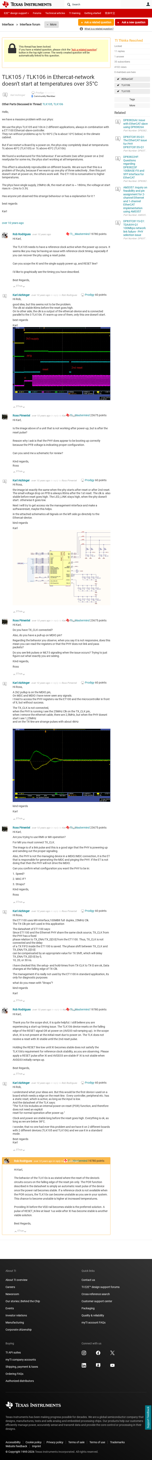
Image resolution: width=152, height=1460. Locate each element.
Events (10, 1308)
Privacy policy (55, 1442)
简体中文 (110, 13)
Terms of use (97, 1442)
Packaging (88, 1308)
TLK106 (125, 85)
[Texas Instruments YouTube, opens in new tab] (112, 1366)
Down (24, 287)
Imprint (36, 1446)
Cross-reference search (96, 1294)
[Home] (29, 4)
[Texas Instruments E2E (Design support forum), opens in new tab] (98, 1366)
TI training (74, 13)
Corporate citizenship (19, 1329)
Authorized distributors (20, 1380)
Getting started (92, 13)
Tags (132, 99)
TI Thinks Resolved (129, 40)
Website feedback (16, 1446)
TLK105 (125, 91)
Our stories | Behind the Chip (23, 1301)
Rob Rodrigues (22, 234)
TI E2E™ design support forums (101, 1287)
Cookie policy (34, 1442)
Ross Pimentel (22, 415)
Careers (10, 1287)
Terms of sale (76, 1442)
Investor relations (16, 1315)
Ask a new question (133, 22)
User (148, 4)
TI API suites (13, 1352)
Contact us (88, 1279)
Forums (37, 13)
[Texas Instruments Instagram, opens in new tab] (84, 1354)
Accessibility (13, 1442)
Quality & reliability (93, 1315)
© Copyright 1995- (20, 1451)
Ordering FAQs (14, 1373)
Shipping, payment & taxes (22, 1366)
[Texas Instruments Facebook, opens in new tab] (98, 1354)
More (53, 24)
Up (14, 287)
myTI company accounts (21, 1359)
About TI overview (17, 1279)
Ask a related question (97, 22)
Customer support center (97, 1301)
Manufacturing (15, 1322)
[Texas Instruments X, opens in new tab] (112, 1354)
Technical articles (55, 13)
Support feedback (148, 1417)
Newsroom (12, 1294)
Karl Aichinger (17, 95)
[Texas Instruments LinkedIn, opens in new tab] (84, 1366)
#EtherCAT (127, 79)
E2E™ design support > (16, 13)
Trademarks (117, 1442)
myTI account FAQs (93, 1322)
